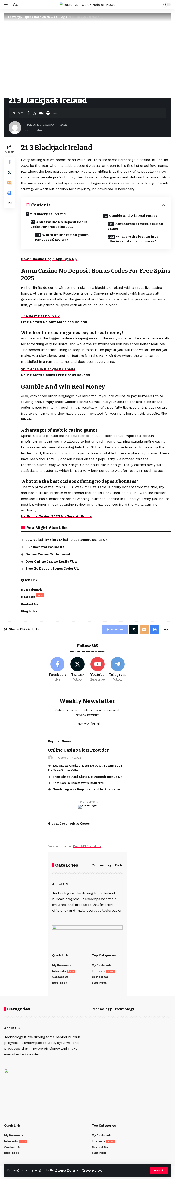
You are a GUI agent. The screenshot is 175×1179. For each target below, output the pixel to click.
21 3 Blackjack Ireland (48, 214)
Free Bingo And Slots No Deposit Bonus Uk (87, 777)
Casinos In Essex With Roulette (78, 783)
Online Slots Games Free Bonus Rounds (55, 375)
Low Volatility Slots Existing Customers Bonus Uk (66, 540)
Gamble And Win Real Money (133, 216)
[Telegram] (117, 669)
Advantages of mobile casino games (135, 226)
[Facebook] (57, 669)
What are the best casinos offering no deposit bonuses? (133, 239)
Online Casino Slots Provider (78, 750)
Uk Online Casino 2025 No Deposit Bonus (56, 516)
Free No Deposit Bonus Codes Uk (52, 568)
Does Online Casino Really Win (51, 561)
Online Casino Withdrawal (47, 554)
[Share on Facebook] (28, 113)
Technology (102, 865)
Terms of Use (92, 1170)
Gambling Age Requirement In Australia (86, 789)
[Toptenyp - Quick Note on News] (87, 4)
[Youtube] (97, 669)
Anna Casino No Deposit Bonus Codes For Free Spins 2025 (59, 224)
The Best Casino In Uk (40, 316)
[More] (54, 113)
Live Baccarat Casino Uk (44, 547)
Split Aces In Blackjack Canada (48, 369)
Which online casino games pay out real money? (62, 237)
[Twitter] (77, 669)
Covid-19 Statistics (87, 846)
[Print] (48, 113)
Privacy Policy (65, 1170)
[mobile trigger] (8, 4)
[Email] (41, 113)
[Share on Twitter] (35, 113)
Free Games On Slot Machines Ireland (54, 322)
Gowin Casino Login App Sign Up (49, 259)
